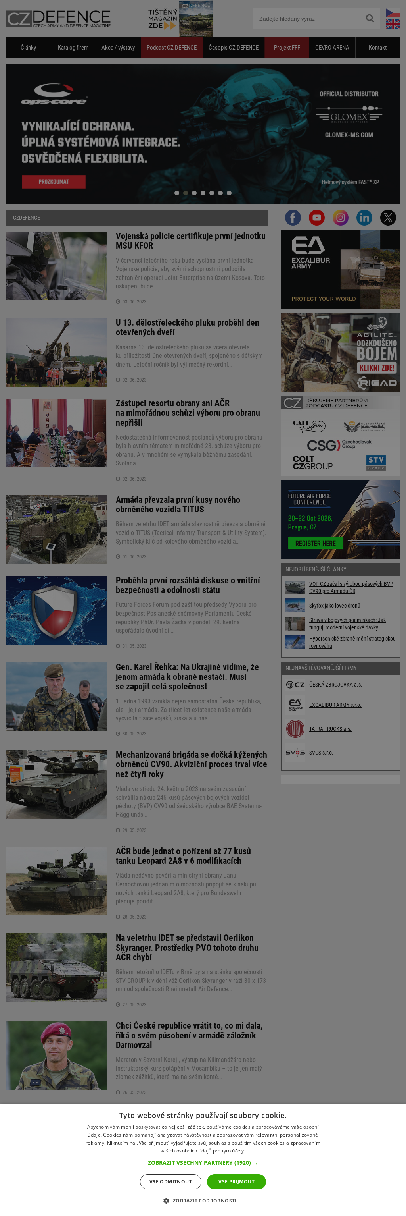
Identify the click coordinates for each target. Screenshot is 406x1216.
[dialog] (203, 1160)
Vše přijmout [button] (236, 1181)
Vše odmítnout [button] (170, 1181)
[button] (203, 1163)
